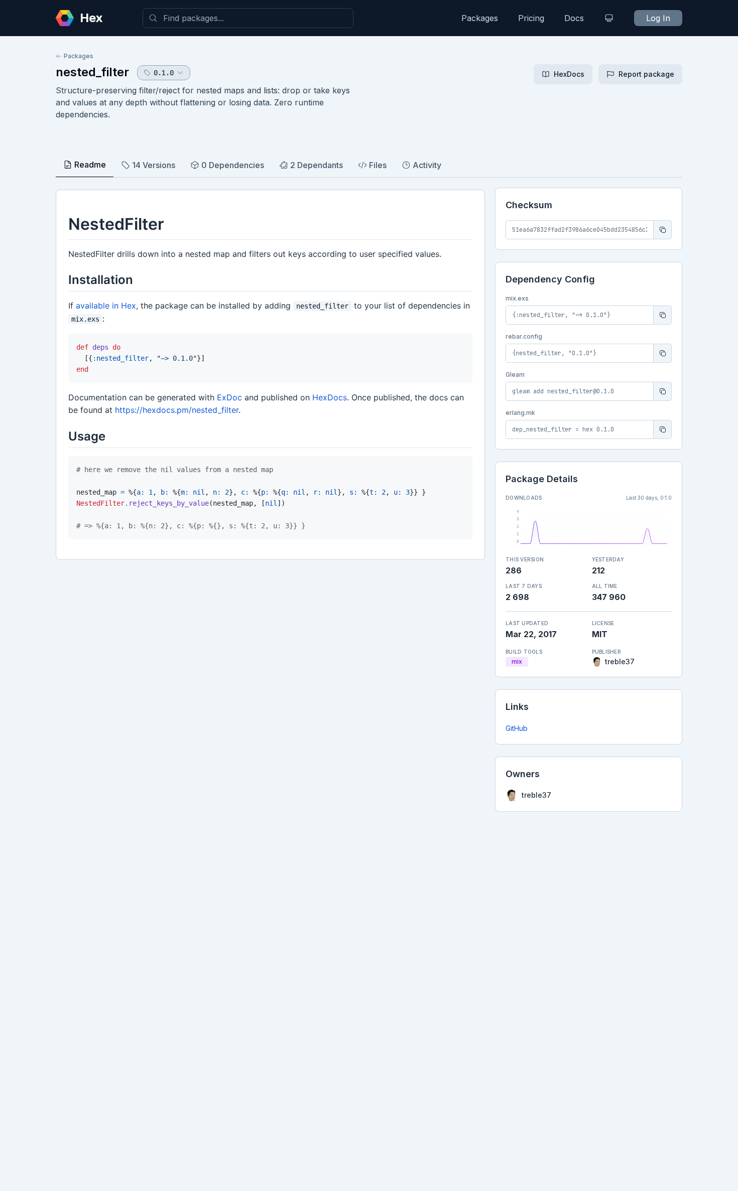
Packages (479, 18)
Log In (658, 18)
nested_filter (92, 72)
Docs (574, 18)
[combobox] (248, 18)
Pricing (531, 18)
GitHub (517, 728)
